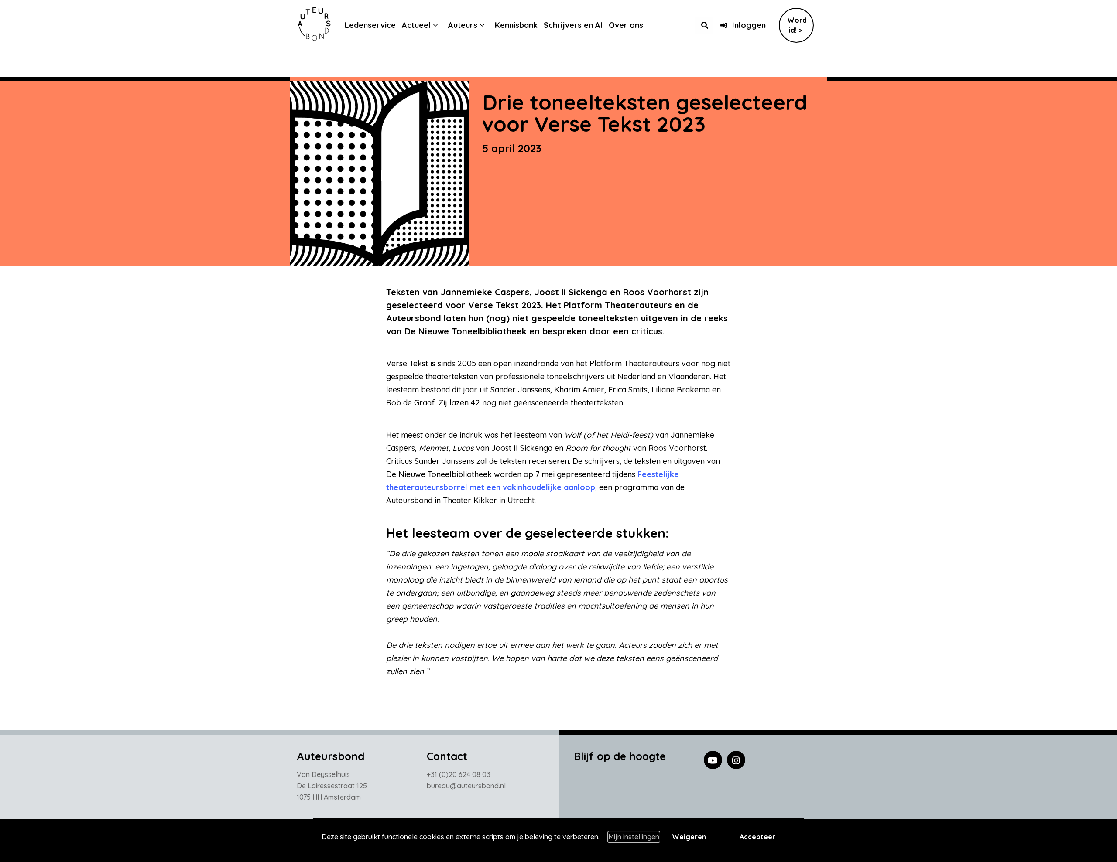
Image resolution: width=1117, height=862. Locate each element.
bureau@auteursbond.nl (466, 785)
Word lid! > (797, 25)
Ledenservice (370, 25)
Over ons (626, 25)
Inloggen (749, 25)
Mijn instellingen (633, 836)
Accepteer (757, 836)
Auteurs (462, 25)
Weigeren (689, 836)
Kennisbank (516, 25)
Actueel (416, 25)
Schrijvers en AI (573, 25)
